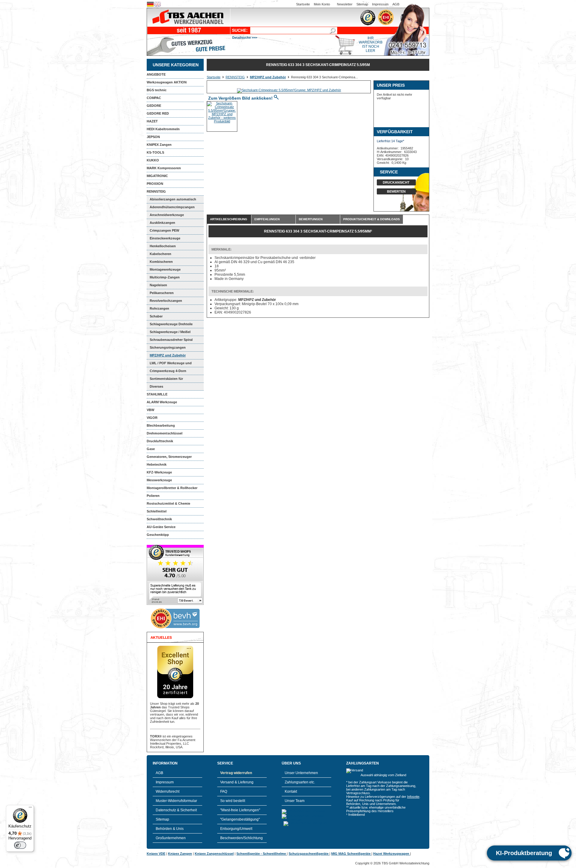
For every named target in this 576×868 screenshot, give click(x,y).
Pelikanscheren (162, 293)
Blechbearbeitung (161, 425)
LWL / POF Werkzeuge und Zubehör (169, 364)
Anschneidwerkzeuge (167, 215)
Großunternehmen (171, 838)
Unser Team (294, 801)
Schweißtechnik (159, 519)
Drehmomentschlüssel (164, 433)
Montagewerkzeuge (165, 269)
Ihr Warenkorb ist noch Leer (370, 44)
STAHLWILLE (157, 394)
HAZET (152, 121)
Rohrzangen (159, 308)
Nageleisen (158, 285)
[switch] (20, 845)
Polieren (153, 495)
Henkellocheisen (163, 246)
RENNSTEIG (156, 191)
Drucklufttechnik (160, 441)
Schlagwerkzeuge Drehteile (171, 324)
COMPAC (154, 98)
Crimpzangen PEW (164, 230)
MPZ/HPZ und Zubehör (168, 355)
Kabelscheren (160, 254)
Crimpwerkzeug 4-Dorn (168, 371)
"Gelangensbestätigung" (240, 819)
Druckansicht (396, 182)
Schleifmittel (156, 511)
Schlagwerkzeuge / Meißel (170, 332)
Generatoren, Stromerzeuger (169, 456)
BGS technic (156, 90)
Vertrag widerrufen (236, 773)
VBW (150, 410)
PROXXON (155, 183)
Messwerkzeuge (159, 480)
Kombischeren (161, 261)
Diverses (156, 386)
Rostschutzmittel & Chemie (168, 503)
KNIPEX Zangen (159, 144)
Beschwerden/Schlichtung (241, 838)
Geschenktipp (158, 534)
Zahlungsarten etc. (300, 782)
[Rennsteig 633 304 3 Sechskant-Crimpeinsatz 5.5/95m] (289, 90)
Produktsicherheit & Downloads (371, 219)
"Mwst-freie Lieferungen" (240, 810)
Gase (151, 449)
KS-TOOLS (155, 152)
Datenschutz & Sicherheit (176, 810)
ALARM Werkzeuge (162, 402)
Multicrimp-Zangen (165, 277)
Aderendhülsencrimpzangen (172, 207)
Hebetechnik (156, 464)
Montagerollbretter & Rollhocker (172, 488)
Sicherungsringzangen (168, 347)
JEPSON (153, 137)
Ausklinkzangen (162, 222)
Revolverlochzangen (166, 300)
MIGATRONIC (157, 176)
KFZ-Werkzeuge (159, 472)
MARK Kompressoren (164, 168)
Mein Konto (322, 4)
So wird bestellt (232, 801)
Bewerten (396, 191)
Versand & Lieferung (237, 782)
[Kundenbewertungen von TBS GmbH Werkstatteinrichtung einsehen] (175, 603)
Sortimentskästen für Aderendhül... (165, 380)
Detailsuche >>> (244, 37)
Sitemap (362, 4)
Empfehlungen (267, 219)
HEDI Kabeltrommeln (163, 129)
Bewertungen (310, 219)
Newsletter (344, 4)
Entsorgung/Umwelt (236, 829)
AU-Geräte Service (161, 527)
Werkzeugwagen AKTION (167, 82)
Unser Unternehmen (301, 773)
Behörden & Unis (170, 829)
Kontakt (291, 791)
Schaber (156, 316)
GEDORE (154, 105)
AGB (395, 4)
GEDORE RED (158, 113)
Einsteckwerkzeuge (165, 238)
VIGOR (152, 417)
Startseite (303, 4)
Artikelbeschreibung (228, 219)
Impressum (380, 4)
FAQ (223, 791)
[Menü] (30, 808)
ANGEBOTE (156, 74)
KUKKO (153, 160)
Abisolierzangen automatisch (173, 199)
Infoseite (413, 796)
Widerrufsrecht (167, 791)
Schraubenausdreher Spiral (171, 339)
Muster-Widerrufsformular (176, 801)
